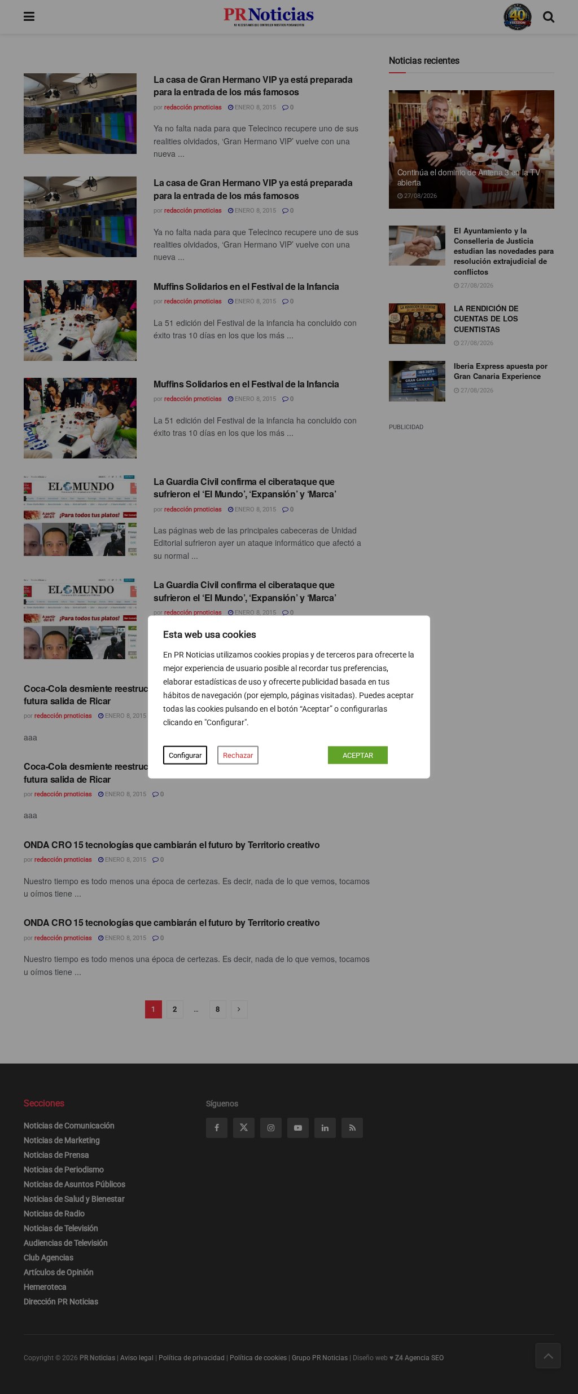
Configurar (185, 755)
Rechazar (238, 755)
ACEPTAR (358, 755)
